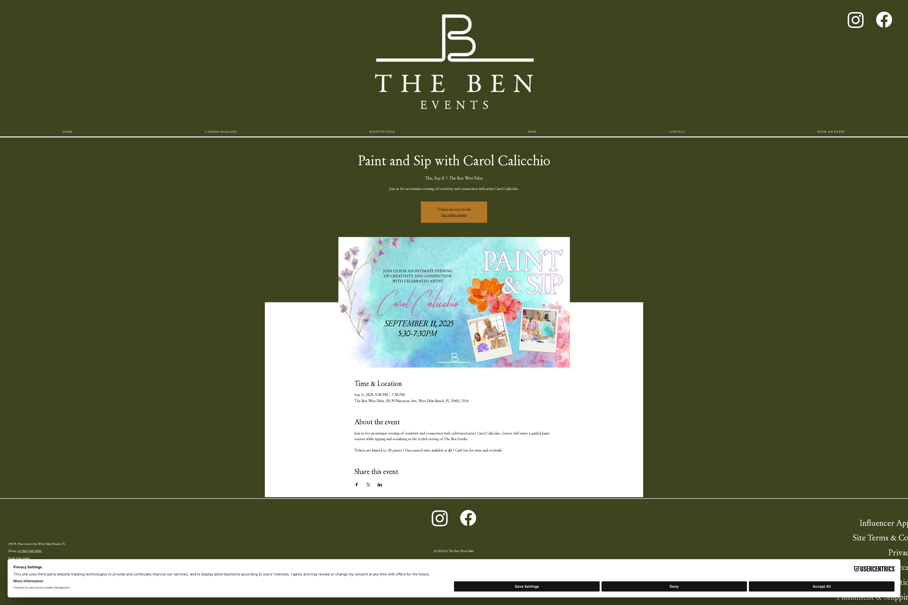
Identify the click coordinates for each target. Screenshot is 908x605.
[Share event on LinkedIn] (380, 485)
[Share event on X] (368, 485)
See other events (454, 215)
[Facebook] (884, 19)
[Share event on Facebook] (356, 485)
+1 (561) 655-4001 (30, 551)
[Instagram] (855, 19)
